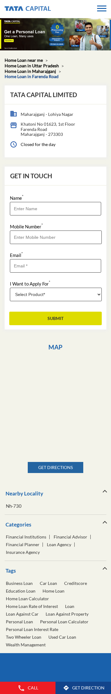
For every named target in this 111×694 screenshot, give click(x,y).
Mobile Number (26, 226)
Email (16, 254)
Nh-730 (14, 506)
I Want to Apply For (30, 283)
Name (16, 197)
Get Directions (55, 467)
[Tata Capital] (28, 9)
